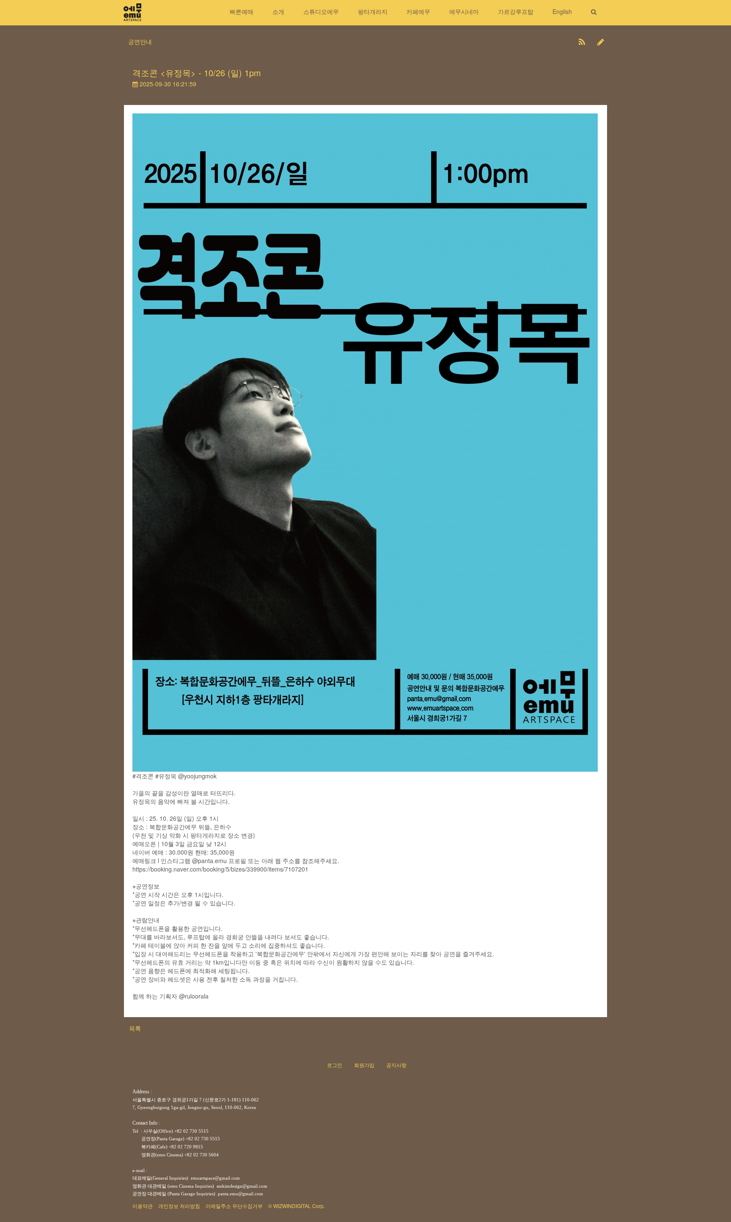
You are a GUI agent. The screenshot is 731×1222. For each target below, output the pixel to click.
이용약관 (142, 1205)
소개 (278, 11)
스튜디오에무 (321, 11)
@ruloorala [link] (194, 996)
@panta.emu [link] (209, 860)
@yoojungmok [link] (197, 776)
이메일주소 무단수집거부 (234, 1205)
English (562, 11)
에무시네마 (464, 11)
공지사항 (396, 1064)
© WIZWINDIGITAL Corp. (296, 1205)
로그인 (334, 1064)
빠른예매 (241, 11)
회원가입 (364, 1064)
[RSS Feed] (582, 41)
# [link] (157, 776)
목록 (135, 1028)
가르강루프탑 (515, 11)
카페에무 (418, 11)
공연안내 (140, 41)
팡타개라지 (372, 11)
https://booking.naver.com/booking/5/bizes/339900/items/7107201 (220, 869)
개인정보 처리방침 (179, 1205)
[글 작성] (600, 41)
